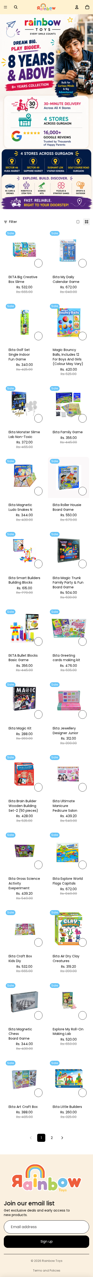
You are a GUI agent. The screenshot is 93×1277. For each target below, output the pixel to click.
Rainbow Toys (52, 1261)
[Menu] (5, 7)
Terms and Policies (46, 1270)
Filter (13, 222)
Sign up (47, 1241)
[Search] (15, 7)
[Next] (62, 1138)
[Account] (77, 7)
